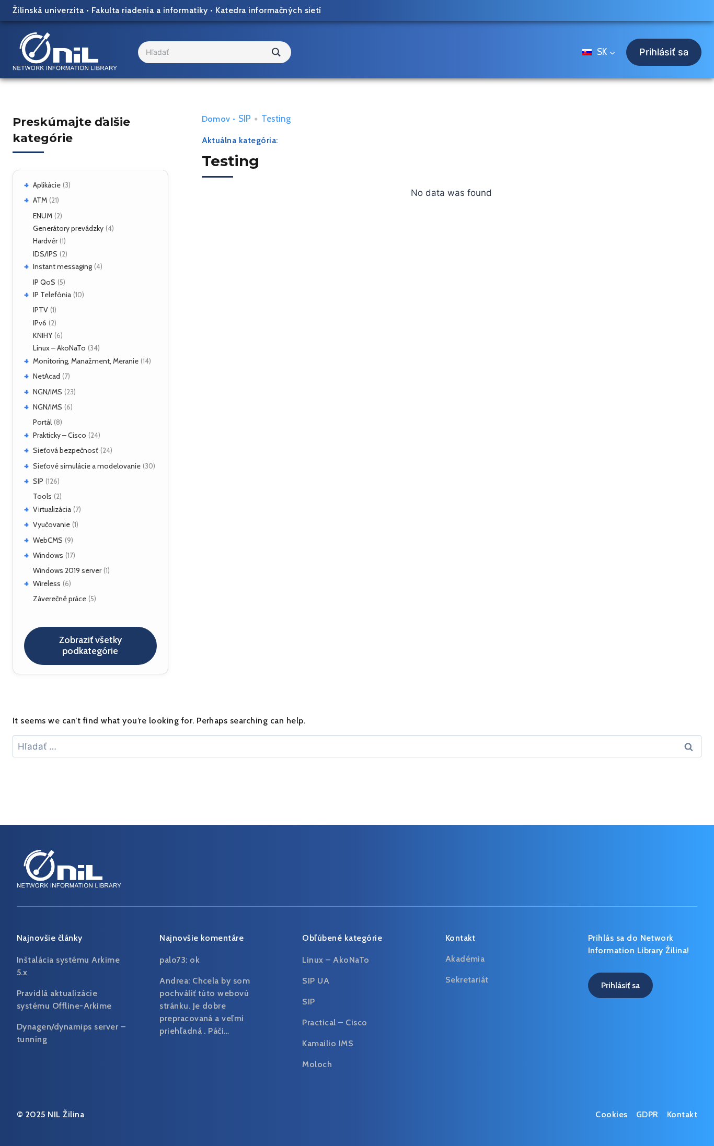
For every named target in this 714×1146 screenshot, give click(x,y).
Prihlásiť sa (663, 51)
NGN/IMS (47, 391)
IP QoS (44, 282)
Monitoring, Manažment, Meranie (86, 361)
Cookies (611, 1114)
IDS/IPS (45, 254)
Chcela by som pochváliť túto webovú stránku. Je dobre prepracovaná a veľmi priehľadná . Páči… (204, 1006)
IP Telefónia (52, 294)
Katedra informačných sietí (268, 10)
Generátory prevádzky (68, 228)
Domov (216, 119)
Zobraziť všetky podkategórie (90, 645)
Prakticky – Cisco (59, 435)
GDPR (647, 1114)
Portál (42, 422)
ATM (40, 200)
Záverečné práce (59, 598)
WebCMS (48, 540)
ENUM (42, 215)
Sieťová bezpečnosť (65, 450)
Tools (42, 496)
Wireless (47, 583)
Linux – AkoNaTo (59, 348)
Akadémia (465, 959)
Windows (48, 555)
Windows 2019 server (67, 570)
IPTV (40, 309)
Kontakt (682, 1114)
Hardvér (45, 240)
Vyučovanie (51, 524)
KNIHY (42, 335)
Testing (276, 118)
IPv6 (40, 323)
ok (195, 960)
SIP (38, 481)
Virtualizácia (52, 509)
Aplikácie (47, 185)
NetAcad (46, 376)
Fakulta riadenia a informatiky (149, 10)
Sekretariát (467, 980)
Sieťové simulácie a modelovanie (87, 466)
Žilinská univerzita (48, 10)
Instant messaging (62, 266)
